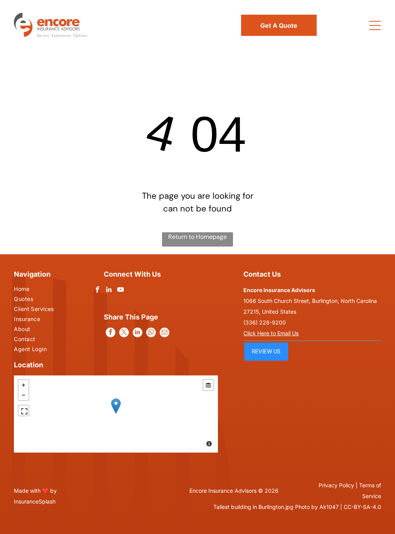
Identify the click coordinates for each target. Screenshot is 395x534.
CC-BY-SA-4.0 (362, 507)
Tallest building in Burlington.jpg (253, 507)
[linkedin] (109, 290)
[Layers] (208, 385)
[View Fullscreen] (24, 411)
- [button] (24, 395)
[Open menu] (375, 25)
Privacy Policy (336, 485)
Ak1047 (329, 507)
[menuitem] (44, 290)
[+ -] (116, 414)
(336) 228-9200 (264, 322)
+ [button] (24, 385)
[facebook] (97, 290)
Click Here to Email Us (271, 333)
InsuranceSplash (35, 501)
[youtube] (120, 290)
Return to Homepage (197, 237)
